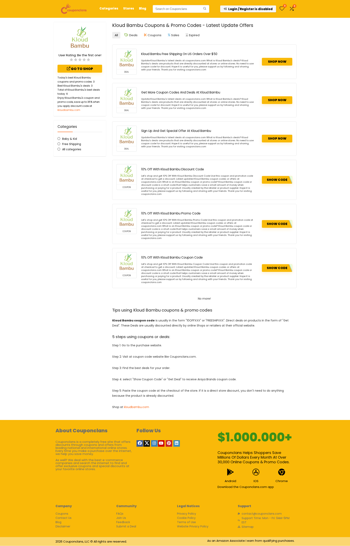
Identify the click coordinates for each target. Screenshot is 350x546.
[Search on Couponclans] (204, 9)
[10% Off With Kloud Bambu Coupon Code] (127, 262)
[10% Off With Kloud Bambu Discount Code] (127, 174)
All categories (71, 149)
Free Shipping (71, 144)
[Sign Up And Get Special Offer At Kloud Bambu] (127, 136)
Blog (142, 8)
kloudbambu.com (69, 110)
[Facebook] (140, 443)
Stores (128, 8)
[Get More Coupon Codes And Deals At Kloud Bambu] (127, 97)
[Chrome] (281, 472)
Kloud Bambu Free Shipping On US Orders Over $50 (179, 54)
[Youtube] (161, 443)
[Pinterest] (169, 443)
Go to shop (81, 68)
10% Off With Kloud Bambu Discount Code (172, 169)
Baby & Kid (69, 139)
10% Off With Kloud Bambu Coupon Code (172, 257)
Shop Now (277, 61)
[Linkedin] (176, 443)
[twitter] (146, 443)
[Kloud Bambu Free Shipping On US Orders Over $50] (127, 59)
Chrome (281, 481)
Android (230, 481)
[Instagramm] (154, 443)
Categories (108, 8)
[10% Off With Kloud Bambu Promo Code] (127, 218)
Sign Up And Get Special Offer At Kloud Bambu (176, 131)
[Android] (230, 472)
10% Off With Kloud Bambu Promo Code (171, 213)
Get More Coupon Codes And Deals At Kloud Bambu (180, 92)
